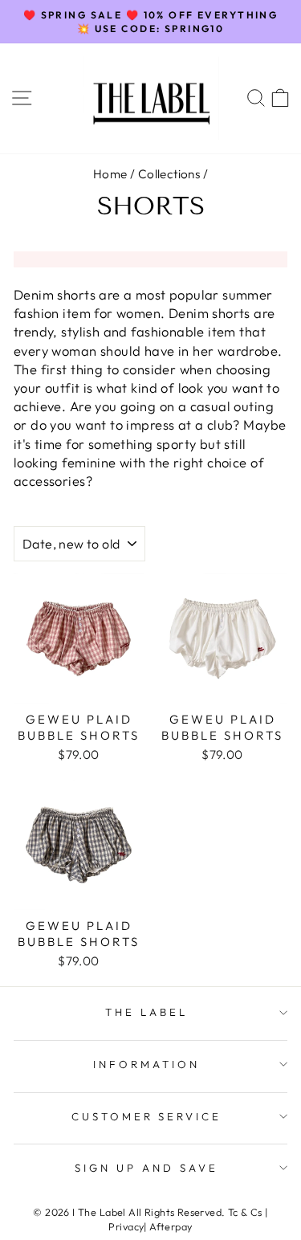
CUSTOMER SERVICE (146, 1116)
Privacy (126, 1226)
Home (110, 174)
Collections (169, 174)
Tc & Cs (245, 1211)
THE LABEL (146, 1011)
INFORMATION (146, 1064)
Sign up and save (146, 1167)
